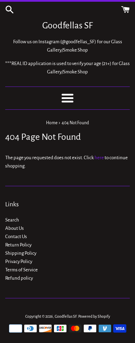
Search (12, 220)
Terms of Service (21, 269)
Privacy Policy (18, 261)
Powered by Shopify (94, 316)
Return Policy (18, 244)
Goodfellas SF (67, 25)
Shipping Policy (20, 253)
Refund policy (19, 278)
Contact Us (16, 236)
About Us (14, 228)
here (99, 157)
